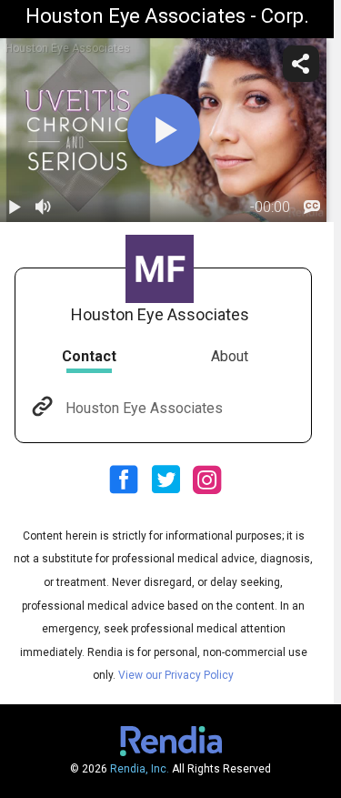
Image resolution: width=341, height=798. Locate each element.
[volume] (43, 207)
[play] (163, 130)
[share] (301, 63)
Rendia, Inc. (139, 769)
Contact (89, 356)
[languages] (311, 207)
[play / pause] (14, 207)
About (229, 356)
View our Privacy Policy (176, 675)
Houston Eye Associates (144, 408)
